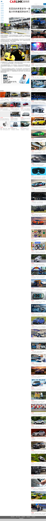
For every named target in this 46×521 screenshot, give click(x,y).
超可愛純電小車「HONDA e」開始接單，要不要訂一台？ (15, 130)
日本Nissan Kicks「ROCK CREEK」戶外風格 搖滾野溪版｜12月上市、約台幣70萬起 (38, 452)
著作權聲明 (23, 516)
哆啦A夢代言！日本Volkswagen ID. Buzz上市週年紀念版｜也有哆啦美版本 (38, 389)
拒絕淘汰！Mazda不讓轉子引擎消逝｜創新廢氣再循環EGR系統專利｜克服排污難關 (38, 115)
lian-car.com (21, 518)
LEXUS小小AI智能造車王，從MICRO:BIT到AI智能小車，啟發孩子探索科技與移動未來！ (38, 252)
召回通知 (2, 15)
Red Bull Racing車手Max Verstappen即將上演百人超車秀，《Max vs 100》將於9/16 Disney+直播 (38, 277)
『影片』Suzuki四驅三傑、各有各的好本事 (38, 501)
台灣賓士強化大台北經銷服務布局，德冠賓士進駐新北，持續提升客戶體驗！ (38, 152)
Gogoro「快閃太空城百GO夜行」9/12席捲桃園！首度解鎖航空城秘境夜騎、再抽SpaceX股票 (38, 178)
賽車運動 (2, 10)
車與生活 (2, 13)
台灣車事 (2, 5)
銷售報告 (2, 22)
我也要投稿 (33, 516)
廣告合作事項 (18, 516)
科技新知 (2, 17)
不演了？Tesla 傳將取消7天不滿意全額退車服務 (25, 109)
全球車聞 (2, 3)
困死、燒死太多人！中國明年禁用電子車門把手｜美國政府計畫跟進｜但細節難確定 (38, 489)
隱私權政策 (28, 516)
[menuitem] (2, 1)
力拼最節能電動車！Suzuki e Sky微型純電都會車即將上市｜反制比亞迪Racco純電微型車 (38, 327)
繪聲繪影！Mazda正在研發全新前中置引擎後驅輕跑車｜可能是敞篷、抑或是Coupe (38, 65)
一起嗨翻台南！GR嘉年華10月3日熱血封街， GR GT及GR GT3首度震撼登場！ (37, 165)
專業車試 (2, 8)
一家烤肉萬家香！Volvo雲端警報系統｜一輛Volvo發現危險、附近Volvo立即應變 (38, 202)
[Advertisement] (15, 88)
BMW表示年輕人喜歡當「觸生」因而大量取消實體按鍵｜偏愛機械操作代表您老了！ (38, 40)
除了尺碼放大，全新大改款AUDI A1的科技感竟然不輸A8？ (15, 100)
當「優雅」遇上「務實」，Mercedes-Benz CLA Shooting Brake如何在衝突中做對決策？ (38, 78)
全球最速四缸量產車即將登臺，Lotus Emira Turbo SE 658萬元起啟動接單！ (38, 227)
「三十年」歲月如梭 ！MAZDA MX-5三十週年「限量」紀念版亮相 (5, 100)
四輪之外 (2, 18)
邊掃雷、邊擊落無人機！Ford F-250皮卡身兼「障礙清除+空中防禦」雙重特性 (38, 215)
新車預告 (2, 7)
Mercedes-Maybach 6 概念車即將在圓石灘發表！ (4, 120)
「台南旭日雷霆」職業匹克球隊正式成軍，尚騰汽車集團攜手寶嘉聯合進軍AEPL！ (38, 352)
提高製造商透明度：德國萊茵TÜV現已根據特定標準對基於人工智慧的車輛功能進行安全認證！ (38, 90)
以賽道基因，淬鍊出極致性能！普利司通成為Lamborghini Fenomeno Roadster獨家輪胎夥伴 (38, 190)
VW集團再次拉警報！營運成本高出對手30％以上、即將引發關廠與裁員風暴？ (38, 364)
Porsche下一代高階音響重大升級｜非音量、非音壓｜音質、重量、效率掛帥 (38, 302)
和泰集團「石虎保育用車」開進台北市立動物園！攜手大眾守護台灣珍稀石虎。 (38, 427)
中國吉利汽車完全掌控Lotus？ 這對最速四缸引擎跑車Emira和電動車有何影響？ (38, 140)
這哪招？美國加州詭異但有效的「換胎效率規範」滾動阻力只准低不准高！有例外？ (38, 477)
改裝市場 (2, 12)
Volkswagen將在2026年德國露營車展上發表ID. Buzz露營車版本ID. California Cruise (38, 128)
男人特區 (2, 20)
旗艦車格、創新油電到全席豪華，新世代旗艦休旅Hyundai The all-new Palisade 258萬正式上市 (38, 514)
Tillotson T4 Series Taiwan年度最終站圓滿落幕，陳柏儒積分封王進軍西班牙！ (38, 414)
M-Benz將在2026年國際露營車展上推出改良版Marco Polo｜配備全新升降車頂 (38, 290)
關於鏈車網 (12, 516)
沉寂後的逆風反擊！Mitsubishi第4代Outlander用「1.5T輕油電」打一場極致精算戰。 (38, 315)
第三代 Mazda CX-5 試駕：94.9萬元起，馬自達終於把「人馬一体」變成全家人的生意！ (38, 464)
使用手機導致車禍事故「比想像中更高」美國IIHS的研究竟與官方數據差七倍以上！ (38, 53)
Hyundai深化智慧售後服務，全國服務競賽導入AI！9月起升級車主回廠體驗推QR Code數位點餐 (38, 340)
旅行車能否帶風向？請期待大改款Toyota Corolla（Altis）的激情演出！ (37, 377)
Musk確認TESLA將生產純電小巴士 (25, 119)
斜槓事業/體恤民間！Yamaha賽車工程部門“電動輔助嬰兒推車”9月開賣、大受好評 (38, 402)
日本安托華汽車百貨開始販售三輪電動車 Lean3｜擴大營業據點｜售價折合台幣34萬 (38, 265)
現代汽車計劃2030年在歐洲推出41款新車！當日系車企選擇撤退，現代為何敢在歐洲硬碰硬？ (38, 103)
